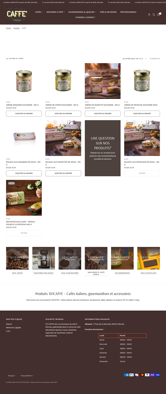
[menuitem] (39, 12)
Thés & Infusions (108, 12)
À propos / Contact (84, 17)
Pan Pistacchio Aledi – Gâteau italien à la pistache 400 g (20, 223)
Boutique (16, 28)
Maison (8, 28)
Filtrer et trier (16, 58)
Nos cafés (17, 273)
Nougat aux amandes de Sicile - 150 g (23, 163)
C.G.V (8, 331)
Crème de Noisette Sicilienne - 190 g (102, 105)
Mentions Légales (13, 327)
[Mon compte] (149, 14)
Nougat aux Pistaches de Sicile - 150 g (141, 163)
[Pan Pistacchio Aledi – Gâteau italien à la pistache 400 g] (24, 198)
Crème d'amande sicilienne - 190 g (22, 105)
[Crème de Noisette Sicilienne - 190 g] (103, 81)
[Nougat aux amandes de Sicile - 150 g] (24, 138)
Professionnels (128, 12)
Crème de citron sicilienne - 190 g (61, 105)
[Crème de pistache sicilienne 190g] (142, 81)
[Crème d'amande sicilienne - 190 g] (24, 81)
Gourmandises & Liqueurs (81, 12)
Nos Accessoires (70, 273)
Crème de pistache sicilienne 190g (140, 105)
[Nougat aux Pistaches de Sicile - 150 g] (142, 138)
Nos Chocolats (148, 273)
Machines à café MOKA (96, 273)
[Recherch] (153, 14)
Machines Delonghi (43, 273)
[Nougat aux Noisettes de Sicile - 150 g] (63, 138)
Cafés (38, 12)
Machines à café (55, 12)
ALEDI (8, 102)
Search (9, 324)
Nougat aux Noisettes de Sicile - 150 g (63, 163)
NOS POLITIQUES (14, 319)
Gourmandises (122, 273)
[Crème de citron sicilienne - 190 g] (63, 81)
